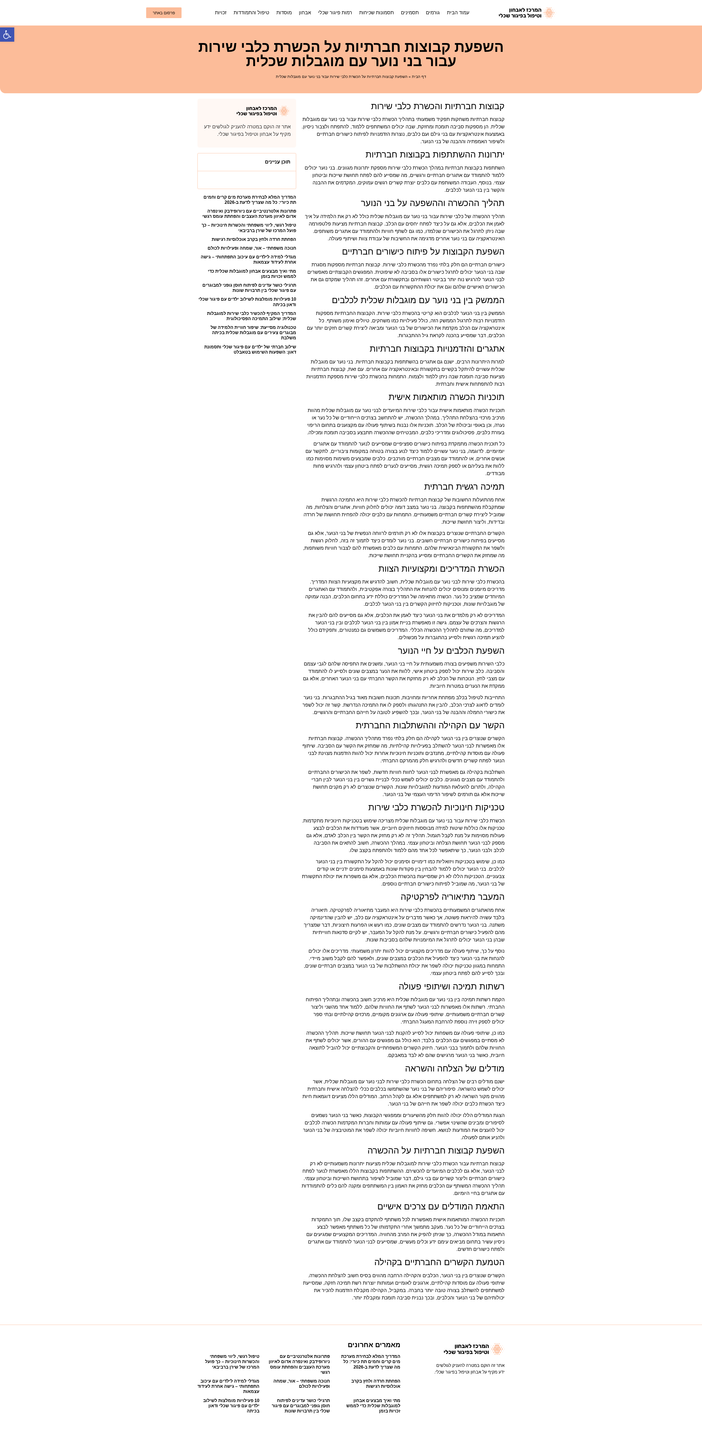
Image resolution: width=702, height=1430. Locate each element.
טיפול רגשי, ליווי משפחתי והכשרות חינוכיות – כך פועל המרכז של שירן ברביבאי (232, 1361)
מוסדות (284, 12)
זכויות (221, 12)
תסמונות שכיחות (376, 12)
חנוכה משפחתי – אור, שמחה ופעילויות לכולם (252, 248)
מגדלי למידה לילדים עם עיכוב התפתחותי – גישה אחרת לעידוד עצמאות (228, 1386)
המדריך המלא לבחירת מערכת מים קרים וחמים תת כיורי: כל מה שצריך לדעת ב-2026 (370, 1361)
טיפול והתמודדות (251, 12)
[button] (7, 34)
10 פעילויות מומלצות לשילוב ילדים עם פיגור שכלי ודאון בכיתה (231, 1405)
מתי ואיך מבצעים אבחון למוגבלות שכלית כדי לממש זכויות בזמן (373, 1405)
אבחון (305, 12)
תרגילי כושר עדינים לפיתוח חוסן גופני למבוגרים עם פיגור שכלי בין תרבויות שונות (301, 1405)
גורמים (433, 12)
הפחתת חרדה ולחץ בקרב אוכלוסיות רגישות (254, 239)
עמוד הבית (458, 12)
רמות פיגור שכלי (335, 12)
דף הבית (419, 76)
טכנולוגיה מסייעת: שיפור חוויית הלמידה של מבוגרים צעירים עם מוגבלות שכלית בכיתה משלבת (253, 332)
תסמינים (410, 12)
